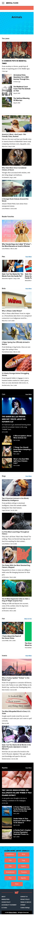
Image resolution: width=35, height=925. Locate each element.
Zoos (16, 884)
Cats (10, 860)
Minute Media (13, 912)
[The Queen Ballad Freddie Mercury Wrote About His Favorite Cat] (17, 415)
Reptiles (23, 878)
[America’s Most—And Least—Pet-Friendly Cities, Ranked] (17, 131)
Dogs (23, 860)
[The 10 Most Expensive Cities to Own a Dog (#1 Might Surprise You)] (17, 596)
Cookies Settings (25, 907)
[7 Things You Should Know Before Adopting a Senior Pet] (17, 451)
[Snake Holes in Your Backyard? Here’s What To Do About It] (17, 823)
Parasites (24, 872)
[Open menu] (3, 3)
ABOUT (3, 896)
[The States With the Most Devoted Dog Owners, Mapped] (17, 562)
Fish (10, 866)
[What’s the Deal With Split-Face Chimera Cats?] (17, 463)
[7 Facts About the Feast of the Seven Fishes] (12, 635)
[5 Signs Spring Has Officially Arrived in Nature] (17, 338)
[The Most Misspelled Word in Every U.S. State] (17, 708)
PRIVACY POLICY (25, 899)
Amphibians (10, 854)
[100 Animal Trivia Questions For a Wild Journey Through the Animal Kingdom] (17, 79)
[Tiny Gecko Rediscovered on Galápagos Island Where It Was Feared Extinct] (17, 787)
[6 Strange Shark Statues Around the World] (17, 194)
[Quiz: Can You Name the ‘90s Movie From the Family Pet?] (12, 270)
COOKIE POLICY (6, 902)
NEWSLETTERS (5, 899)
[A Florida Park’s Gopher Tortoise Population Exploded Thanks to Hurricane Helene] (17, 834)
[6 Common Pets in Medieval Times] (17, 57)
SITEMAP (22, 905)
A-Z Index (4, 907)
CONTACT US (24, 896)
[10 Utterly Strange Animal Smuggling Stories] (17, 370)
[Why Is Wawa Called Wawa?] (17, 307)
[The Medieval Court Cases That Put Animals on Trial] (17, 91)
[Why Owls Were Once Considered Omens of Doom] (17, 163)
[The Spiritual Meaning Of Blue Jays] (17, 102)
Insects (23, 866)
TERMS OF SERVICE (25, 902)
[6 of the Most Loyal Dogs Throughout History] (17, 529)
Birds (23, 854)
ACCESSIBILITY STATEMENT (9, 905)
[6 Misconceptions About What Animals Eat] (17, 440)
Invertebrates (10, 872)
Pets (10, 878)
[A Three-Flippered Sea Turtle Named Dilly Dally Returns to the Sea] (17, 811)
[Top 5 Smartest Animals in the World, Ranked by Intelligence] (17, 495)
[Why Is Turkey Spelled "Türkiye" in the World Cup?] (17, 675)
